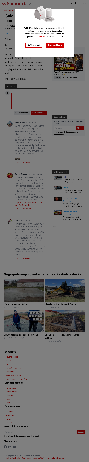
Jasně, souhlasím (55, 45)
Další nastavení (33, 45)
